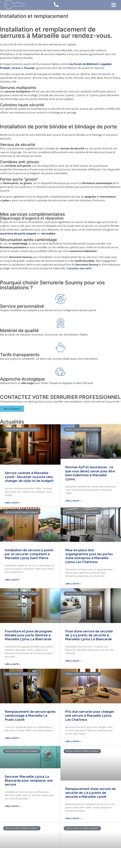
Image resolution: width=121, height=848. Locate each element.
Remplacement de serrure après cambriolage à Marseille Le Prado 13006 (30, 715)
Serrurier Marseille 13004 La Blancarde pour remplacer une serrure (29, 780)
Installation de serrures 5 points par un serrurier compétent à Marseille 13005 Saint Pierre (29, 554)
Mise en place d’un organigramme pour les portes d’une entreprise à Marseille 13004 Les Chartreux (89, 556)
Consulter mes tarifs (79, 268)
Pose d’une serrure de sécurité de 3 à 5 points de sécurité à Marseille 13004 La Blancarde (89, 635)
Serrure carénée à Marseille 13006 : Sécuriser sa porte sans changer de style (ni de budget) (29, 477)
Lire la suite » (12, 503)
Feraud (16, 68)
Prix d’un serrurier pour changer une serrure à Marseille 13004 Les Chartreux (89, 715)
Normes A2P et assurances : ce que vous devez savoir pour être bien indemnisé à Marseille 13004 (90, 473)
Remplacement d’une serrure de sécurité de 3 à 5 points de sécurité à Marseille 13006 (90, 793)
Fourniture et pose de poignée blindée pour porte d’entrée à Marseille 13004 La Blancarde (28, 635)
